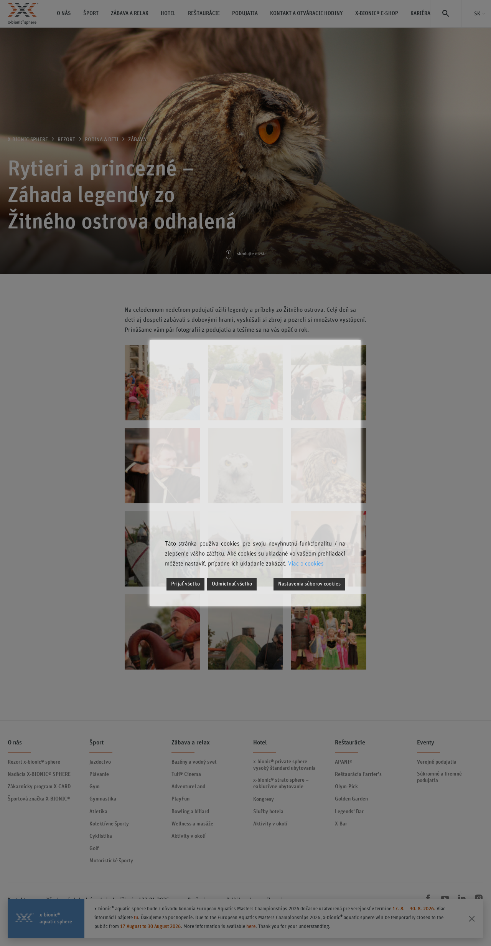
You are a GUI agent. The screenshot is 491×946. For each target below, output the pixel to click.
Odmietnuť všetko (232, 584)
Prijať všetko (185, 584)
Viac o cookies (306, 564)
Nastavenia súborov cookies (309, 584)
